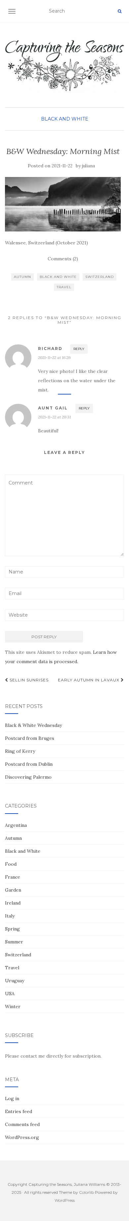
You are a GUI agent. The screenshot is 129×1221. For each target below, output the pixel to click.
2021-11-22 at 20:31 (54, 416)
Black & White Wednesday (33, 725)
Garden (13, 890)
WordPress (65, 1200)
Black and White (64, 119)
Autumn (22, 277)
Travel (64, 287)
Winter (13, 1006)
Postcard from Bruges (29, 738)
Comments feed (22, 1124)
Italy (10, 916)
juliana (88, 166)
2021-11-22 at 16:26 (54, 357)
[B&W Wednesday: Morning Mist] (63, 204)
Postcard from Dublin (29, 764)
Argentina (16, 825)
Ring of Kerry (20, 751)
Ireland (13, 903)
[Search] (119, 11)
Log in (12, 1098)
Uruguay (14, 981)
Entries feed (18, 1111)
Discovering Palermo (28, 777)
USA (10, 994)
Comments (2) (63, 259)
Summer (14, 942)
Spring (12, 929)
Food (11, 864)
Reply (78, 349)
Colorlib (86, 1192)
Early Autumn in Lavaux (89, 679)
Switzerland (99, 277)
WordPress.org (22, 1137)
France (12, 877)
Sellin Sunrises (28, 679)
